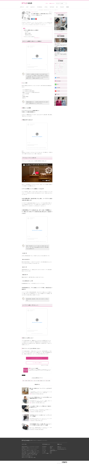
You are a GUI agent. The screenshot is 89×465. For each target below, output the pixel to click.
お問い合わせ (51, 446)
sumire (42, 411)
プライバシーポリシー (52, 449)
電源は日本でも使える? (28, 34)
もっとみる (61, 31)
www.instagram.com (26, 20)
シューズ (56, 70)
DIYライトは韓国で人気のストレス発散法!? (31, 30)
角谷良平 (42, 429)
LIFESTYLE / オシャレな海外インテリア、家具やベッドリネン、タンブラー (30, 450)
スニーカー (60, 70)
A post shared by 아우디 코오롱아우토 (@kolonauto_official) (37, 69)
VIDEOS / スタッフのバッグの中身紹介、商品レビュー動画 (28, 457)
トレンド (61, 65)
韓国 (55, 63)
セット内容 (26, 31)
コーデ (58, 63)
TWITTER (58, 77)
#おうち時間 (48, 380)
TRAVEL (30, 402)
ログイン (47, 3)
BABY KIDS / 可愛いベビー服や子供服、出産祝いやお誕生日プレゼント (30, 453)
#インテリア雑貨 (36, 380)
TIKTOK (58, 94)
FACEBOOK (58, 87)
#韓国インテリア (42, 380)
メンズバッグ (57, 65)
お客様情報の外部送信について (53, 450)
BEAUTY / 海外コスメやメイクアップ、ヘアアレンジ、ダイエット (29, 449)
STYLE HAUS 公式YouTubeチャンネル (61, 449)
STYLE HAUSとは (44, 446)
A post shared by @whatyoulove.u (37, 333)
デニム (65, 63)
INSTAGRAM (58, 81)
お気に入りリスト (52, 3)
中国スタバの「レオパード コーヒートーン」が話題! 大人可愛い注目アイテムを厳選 (61, 45)
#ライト (32, 380)
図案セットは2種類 (28, 33)
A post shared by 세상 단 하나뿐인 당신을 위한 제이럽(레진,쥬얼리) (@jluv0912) (40, 147)
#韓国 (26, 380)
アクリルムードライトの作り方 (29, 36)
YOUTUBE (58, 91)
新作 (55, 73)
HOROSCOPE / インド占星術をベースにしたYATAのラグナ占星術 (29, 454)
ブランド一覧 (43, 449)
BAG (30, 411)
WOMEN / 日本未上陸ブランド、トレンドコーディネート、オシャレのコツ (30, 446)
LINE (57, 84)
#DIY (23, 380)
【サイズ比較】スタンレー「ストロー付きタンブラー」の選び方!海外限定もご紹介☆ (61, 54)
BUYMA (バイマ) (59, 446)
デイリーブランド (57, 68)
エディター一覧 (44, 450)
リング (62, 68)
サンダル (61, 63)
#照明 (29, 380)
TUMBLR (56, 43)
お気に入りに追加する (38, 362)
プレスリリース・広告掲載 (45, 453)
